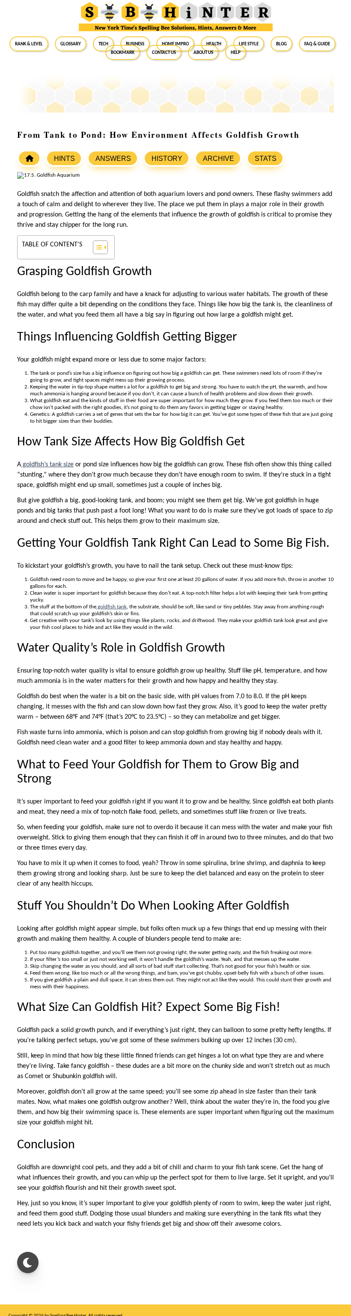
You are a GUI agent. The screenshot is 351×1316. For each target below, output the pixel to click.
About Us (203, 52)
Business (135, 43)
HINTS (64, 158)
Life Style (249, 43)
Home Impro (175, 43)
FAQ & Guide (317, 43)
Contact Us (164, 52)
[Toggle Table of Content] (96, 247)
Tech (103, 43)
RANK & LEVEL (29, 43)
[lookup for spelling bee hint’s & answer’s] (29, 158)
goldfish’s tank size (47, 464)
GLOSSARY (70, 43)
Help (236, 52)
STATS (266, 158)
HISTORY (167, 158)
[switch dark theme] (28, 1262)
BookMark (122, 52)
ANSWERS (113, 158)
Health (213, 43)
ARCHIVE (218, 158)
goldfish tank (111, 607)
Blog (281, 43)
